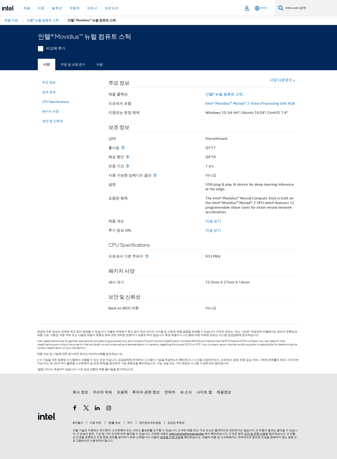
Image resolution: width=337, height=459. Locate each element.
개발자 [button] (74, 8)
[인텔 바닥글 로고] (47, 416)
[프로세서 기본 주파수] (146, 256)
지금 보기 (213, 221)
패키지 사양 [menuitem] (50, 111)
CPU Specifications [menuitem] (55, 102)
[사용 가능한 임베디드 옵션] (154, 175)
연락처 (169, 392)
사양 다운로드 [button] (281, 80)
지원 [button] (41, 8)
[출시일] (122, 148)
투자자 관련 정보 (146, 392)
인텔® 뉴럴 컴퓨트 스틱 (224, 94)
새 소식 (186, 392)
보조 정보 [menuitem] (49, 92)
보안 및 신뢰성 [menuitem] (52, 121)
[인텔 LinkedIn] (97, 409)
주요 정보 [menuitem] (49, 82)
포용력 (122, 392)
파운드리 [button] (112, 8)
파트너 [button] (92, 8)
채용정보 (224, 392)
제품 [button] (26, 8)
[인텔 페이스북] (75, 409)
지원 (99, 64)
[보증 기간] (127, 166)
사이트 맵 (204, 392)
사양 (46, 64)
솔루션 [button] (57, 8)
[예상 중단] (127, 157)
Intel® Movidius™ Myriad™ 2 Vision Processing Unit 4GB (250, 103)
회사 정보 (80, 392)
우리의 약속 (102, 392)
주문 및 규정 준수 (73, 64)
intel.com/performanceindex (186, 433)
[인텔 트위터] (86, 409)
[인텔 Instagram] (109, 409)
